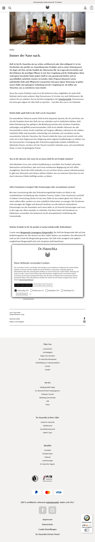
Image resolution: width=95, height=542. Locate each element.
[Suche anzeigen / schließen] (10, 8)
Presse (48, 405)
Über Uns (48, 344)
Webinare (47, 457)
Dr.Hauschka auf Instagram (84, 321)
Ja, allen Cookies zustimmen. (23, 285)
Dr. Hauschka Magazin (47, 464)
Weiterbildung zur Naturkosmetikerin (48, 363)
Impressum (47, 519)
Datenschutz (47, 524)
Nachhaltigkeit (47, 352)
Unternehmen (47, 349)
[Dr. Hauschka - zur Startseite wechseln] (47, 5)
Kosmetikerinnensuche (47, 429)
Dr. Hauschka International (47, 359)
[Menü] (91, 515)
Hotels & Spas (47, 433)
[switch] (86, 530)
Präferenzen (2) (38, 290)
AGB (47, 401)
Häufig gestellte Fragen (47, 387)
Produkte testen (47, 454)
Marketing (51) (68, 290)
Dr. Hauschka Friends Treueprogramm (47, 391)
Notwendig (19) (23, 290)
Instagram (52, 510)
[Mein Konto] (85, 7)
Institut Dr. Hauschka (47, 422)
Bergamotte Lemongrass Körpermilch (37, 232)
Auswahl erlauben (22, 294)
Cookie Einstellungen (48, 529)
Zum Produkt (28, 296)
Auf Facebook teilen (84, 318)
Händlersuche (47, 426)
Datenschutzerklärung (26, 280)
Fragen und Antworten (47, 356)
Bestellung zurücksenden (47, 398)
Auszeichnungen (47, 461)
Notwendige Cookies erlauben (42, 285)
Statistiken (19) (53, 290)
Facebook (43, 510)
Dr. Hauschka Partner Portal (47, 534)
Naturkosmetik (64, 99)
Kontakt (47, 370)
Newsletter (47, 450)
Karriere (47, 366)
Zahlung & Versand (47, 394)
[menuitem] (4, 8)
